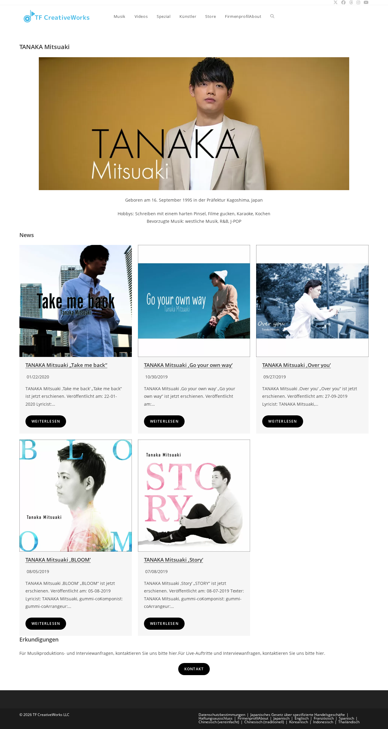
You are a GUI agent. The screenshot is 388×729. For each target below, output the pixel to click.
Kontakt (194, 668)
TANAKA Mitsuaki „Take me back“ (66, 364)
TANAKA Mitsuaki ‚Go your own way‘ (188, 364)
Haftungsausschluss (215, 718)
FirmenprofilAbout (253, 718)
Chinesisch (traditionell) (264, 721)
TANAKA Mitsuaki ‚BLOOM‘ (58, 559)
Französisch (324, 718)
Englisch (302, 718)
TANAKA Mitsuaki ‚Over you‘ (296, 364)
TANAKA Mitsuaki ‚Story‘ (173, 559)
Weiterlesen (46, 421)
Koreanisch (298, 721)
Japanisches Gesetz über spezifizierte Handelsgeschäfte (297, 714)
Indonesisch (323, 721)
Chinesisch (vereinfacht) (219, 721)
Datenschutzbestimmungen (222, 714)
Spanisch (346, 718)
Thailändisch (349, 721)
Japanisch (281, 718)
